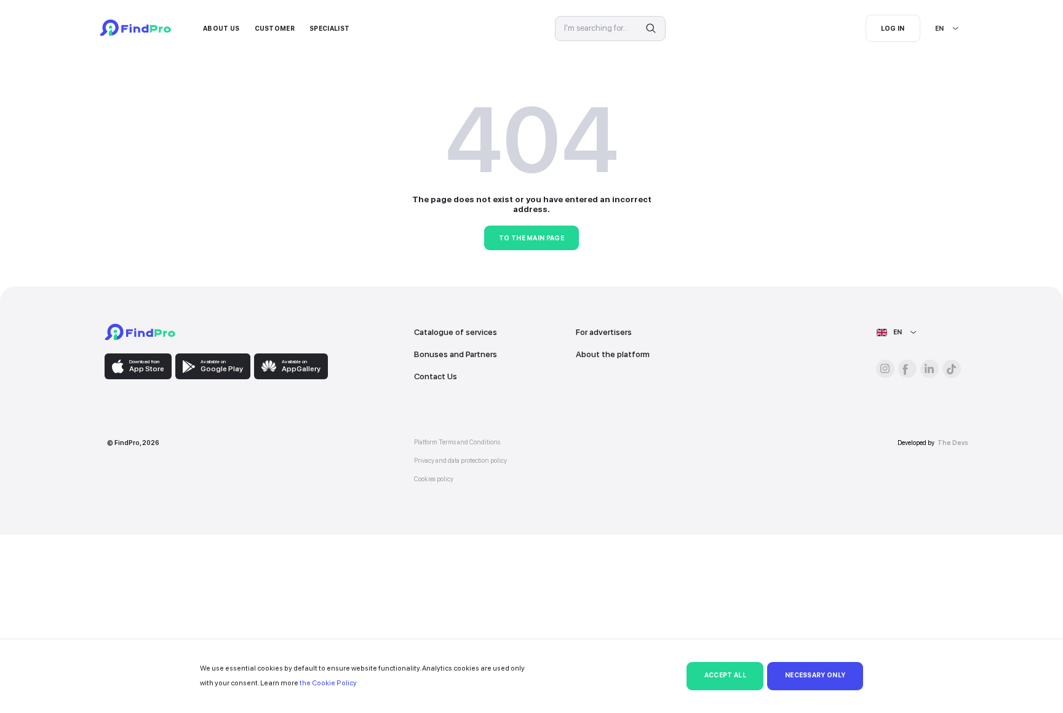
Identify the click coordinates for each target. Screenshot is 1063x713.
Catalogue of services (455, 332)
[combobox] (935, 28)
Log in (893, 29)
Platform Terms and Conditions (457, 442)
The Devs (953, 443)
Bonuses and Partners (455, 354)
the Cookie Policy (328, 683)
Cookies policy (433, 479)
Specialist (329, 29)
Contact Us (435, 376)
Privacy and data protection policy (460, 461)
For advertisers (604, 332)
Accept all (725, 675)
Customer (275, 29)
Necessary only (815, 675)
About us (221, 29)
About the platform (613, 354)
